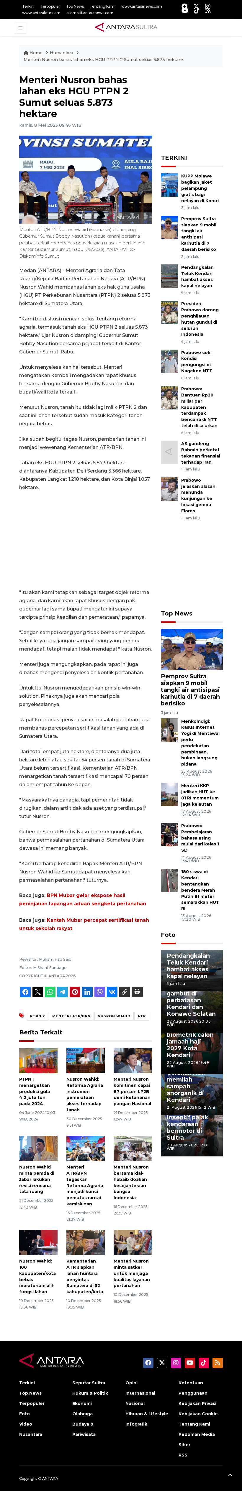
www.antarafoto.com (41, 13)
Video (25, 1424)
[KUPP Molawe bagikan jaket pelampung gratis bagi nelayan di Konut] (169, 184)
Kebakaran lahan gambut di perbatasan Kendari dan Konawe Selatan (192, 1000)
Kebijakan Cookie (198, 1413)
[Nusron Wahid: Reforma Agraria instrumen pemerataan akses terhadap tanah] (85, 1060)
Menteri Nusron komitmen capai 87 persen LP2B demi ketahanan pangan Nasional (132, 1091)
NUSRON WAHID (114, 1016)
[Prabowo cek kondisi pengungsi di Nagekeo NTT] (169, 361)
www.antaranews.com (141, 6)
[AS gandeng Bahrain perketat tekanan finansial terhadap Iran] (169, 452)
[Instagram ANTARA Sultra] (207, 6)
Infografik (136, 1424)
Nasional (135, 1403)
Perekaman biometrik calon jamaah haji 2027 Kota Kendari (190, 1041)
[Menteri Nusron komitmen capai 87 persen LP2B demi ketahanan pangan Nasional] (133, 1060)
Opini (131, 1382)
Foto (168, 934)
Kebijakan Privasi (197, 1403)
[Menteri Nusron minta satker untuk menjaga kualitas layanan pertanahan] (133, 1242)
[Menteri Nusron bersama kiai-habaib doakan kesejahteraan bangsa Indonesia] (133, 1148)
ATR (142, 1016)
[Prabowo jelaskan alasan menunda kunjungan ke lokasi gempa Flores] (169, 488)
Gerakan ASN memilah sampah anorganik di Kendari (186, 1086)
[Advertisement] (85, 540)
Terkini (28, 6)
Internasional (140, 1393)
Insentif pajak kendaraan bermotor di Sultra (187, 1127)
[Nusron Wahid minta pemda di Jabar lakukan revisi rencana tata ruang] (38, 1148)
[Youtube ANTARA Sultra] (185, 10)
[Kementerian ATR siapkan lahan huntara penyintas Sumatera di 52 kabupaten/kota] (85, 1242)
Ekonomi (82, 1403)
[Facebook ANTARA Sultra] (184, 6)
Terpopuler (50, 6)
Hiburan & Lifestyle (146, 1413)
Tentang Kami (102, 6)
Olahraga (82, 1413)
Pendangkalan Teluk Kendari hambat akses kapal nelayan (197, 276)
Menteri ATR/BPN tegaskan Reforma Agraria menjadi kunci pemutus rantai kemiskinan (84, 1185)
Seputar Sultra (88, 1382)
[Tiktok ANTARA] (197, 10)
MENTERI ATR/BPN (71, 1016)
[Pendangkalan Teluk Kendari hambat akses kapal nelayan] (169, 276)
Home (36, 52)
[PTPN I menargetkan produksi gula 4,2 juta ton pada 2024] (38, 1060)
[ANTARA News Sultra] (126, 27)
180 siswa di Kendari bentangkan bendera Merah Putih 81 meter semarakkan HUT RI (200, 890)
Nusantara (30, 1434)
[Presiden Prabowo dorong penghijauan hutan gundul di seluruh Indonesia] (169, 312)
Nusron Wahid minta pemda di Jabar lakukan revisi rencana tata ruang (36, 1179)
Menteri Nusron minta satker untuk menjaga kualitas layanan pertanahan (132, 1273)
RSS (183, 1455)
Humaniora (61, 52)
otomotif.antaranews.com (89, 13)
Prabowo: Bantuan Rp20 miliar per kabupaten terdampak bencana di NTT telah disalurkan (199, 407)
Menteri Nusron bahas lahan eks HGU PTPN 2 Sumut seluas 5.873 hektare (103, 59)
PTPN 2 (37, 1016)
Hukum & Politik (90, 1393)
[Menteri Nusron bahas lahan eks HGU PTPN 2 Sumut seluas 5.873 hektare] (192, 649)
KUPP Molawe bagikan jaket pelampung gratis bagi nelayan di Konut (200, 188)
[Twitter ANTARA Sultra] (196, 6)
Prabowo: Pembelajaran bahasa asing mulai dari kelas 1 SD (200, 838)
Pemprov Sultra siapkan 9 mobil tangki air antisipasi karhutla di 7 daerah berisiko (190, 690)
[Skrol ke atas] (230, 1476)
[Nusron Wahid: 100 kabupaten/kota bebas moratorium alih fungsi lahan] (38, 1242)
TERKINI (174, 157)
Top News (75, 6)
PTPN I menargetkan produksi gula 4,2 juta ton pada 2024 (34, 1091)
